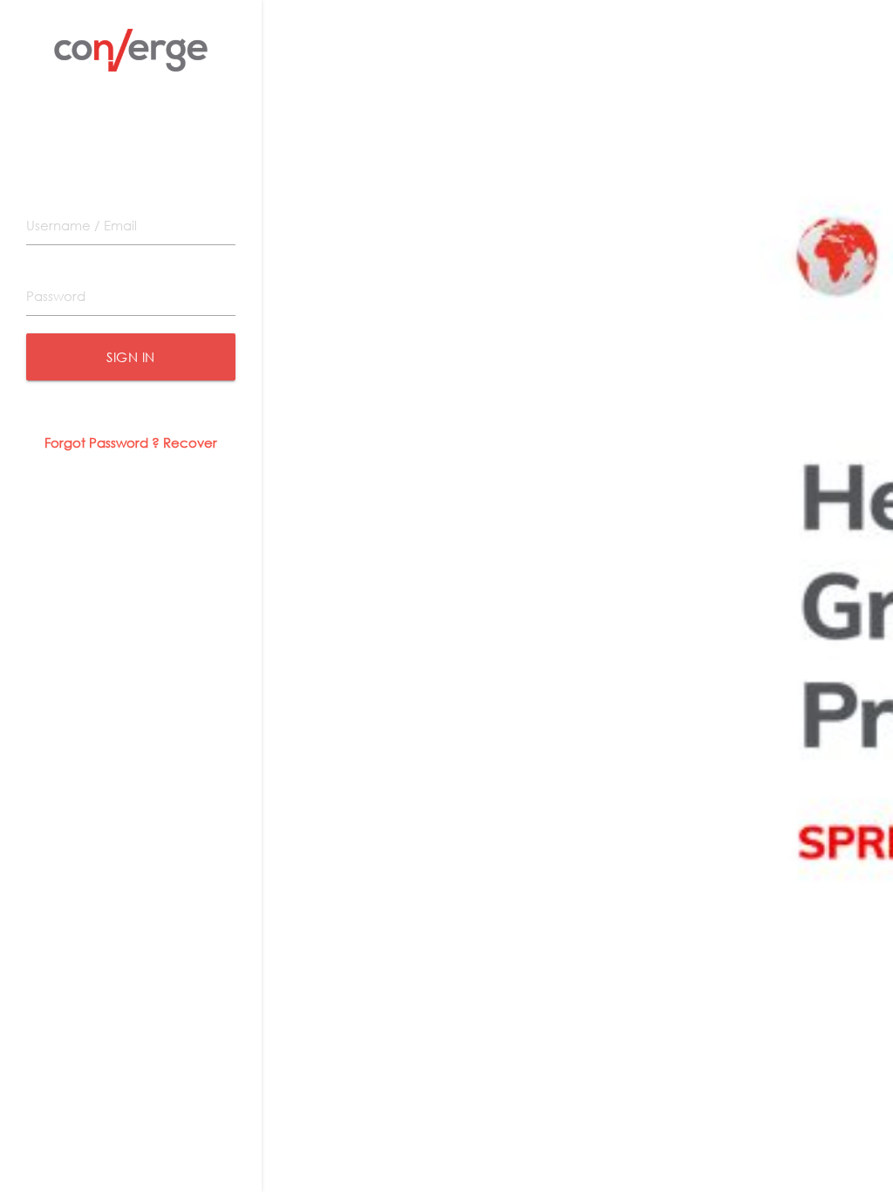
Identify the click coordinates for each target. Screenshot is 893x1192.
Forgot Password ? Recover (130, 442)
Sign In (130, 357)
